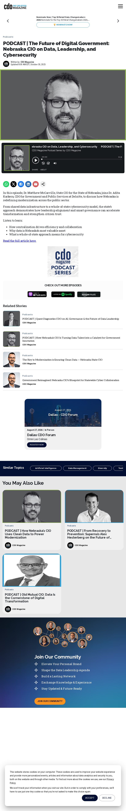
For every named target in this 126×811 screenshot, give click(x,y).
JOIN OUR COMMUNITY (51, 702)
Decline (107, 798)
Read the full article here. (19, 241)
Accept (89, 798)
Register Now (37, 445)
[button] (45, 468)
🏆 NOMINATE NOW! (62, 25)
